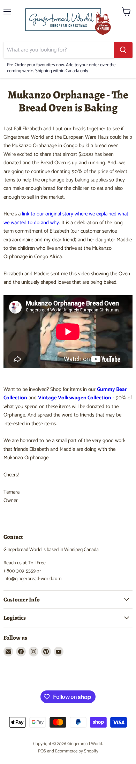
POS (42, 751)
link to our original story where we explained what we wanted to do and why (65, 218)
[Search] (123, 50)
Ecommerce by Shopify (76, 751)
